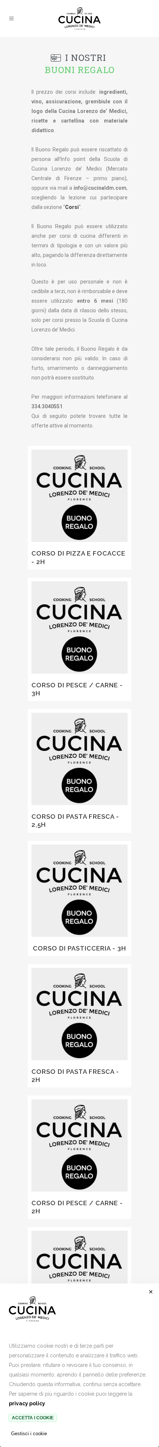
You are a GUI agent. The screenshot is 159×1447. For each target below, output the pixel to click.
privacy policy (27, 1403)
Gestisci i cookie (29, 1433)
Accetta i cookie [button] (33, 1417)
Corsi (72, 207)
